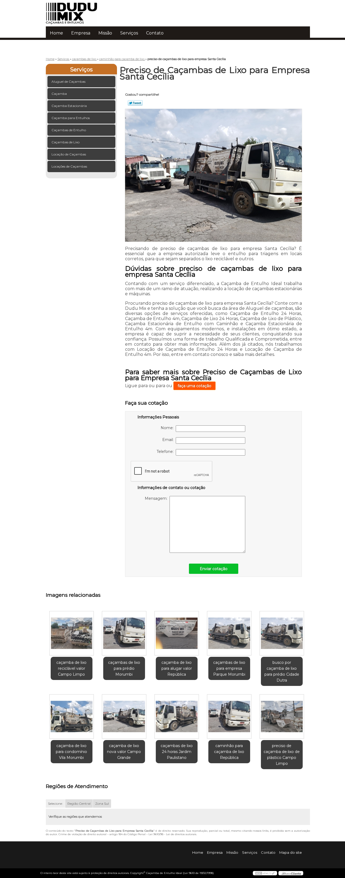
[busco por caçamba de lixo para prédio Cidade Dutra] (282, 633)
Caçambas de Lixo (65, 142)
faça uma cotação (194, 385)
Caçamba (59, 94)
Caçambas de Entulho (68, 130)
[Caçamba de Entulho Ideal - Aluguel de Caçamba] (77, 11)
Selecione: (55, 803)
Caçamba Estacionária (69, 106)
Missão (105, 33)
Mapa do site (290, 852)
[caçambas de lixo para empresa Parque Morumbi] (229, 633)
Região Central (79, 803)
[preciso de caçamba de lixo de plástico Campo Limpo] (282, 716)
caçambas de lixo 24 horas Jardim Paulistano (177, 751)
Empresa (80, 33)
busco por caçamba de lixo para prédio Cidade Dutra (281, 671)
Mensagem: (157, 498)
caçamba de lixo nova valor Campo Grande (124, 751)
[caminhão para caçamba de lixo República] (229, 716)
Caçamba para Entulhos (70, 118)
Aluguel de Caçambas (68, 81)
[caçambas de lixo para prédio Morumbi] (124, 633)
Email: (169, 439)
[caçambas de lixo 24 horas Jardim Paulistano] (176, 716)
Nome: (168, 427)
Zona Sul (102, 803)
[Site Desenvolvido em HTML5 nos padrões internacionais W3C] (265, 873)
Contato (155, 33)
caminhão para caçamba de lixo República (229, 751)
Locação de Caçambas (68, 154)
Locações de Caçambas (69, 166)
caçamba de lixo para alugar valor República (176, 668)
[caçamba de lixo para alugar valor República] (176, 633)
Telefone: (166, 451)
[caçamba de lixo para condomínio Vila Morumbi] (71, 716)
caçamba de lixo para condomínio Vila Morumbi (71, 751)
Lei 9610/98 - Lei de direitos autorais (172, 834)
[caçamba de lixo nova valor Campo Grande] (124, 716)
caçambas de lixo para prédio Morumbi (124, 668)
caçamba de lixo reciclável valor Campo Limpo (71, 668)
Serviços (129, 33)
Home (56, 33)
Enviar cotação (213, 568)
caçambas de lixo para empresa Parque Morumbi (229, 668)
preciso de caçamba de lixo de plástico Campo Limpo (282, 754)
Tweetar (135, 103)
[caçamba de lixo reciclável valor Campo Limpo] (71, 633)
